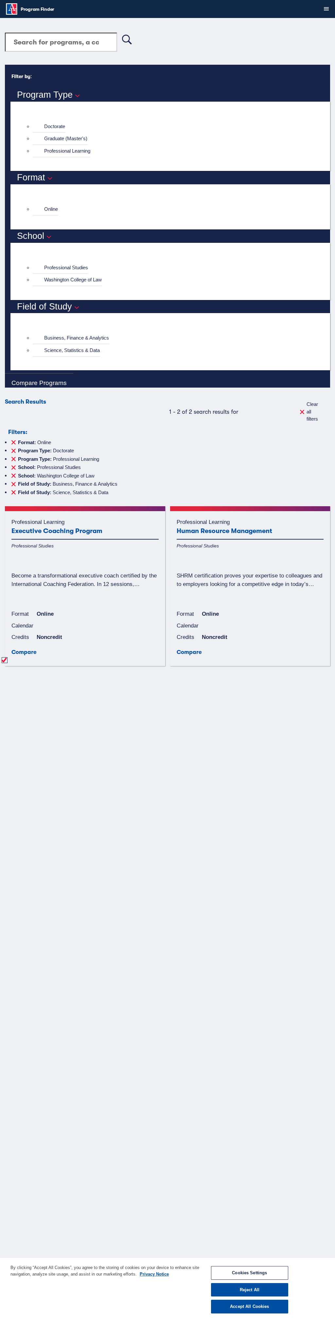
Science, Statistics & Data (72, 350)
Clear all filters (312, 411)
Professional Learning (67, 151)
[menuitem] (173, 126)
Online (51, 209)
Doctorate (54, 126)
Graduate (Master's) (65, 138)
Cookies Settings (249, 1272)
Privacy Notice (154, 1274)
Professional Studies (66, 267)
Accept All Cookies (249, 1306)
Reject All (249, 1289)
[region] (167, 1289)
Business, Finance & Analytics (76, 338)
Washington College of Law (73, 279)
